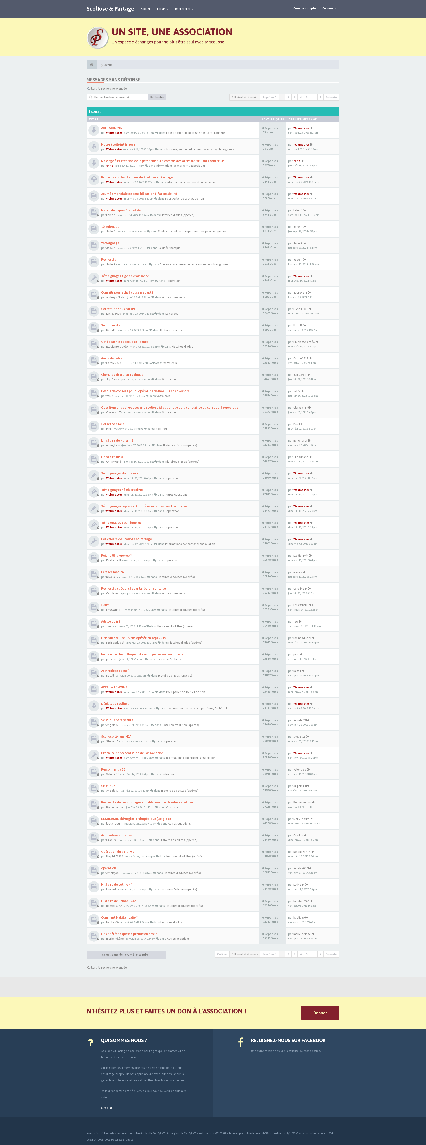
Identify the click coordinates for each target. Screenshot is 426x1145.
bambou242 (114, 906)
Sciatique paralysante (117, 720)
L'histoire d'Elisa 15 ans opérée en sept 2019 (133, 638)
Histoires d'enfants (168, 659)
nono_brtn (113, 445)
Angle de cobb (111, 358)
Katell (110, 675)
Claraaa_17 (113, 412)
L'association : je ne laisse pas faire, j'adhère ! (196, 133)
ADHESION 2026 (112, 128)
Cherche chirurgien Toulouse (122, 374)
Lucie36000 (113, 314)
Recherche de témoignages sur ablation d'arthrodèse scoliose (147, 802)
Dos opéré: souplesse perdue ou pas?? (129, 934)
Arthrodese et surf (115, 671)
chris (109, 166)
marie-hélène (115, 939)
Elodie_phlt (113, 560)
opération (108, 868)
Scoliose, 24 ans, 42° (116, 736)
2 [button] (288, 97)
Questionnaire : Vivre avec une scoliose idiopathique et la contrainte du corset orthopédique (169, 407)
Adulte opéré (110, 621)
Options (222, 954)
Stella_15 (112, 741)
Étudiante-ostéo (117, 346)
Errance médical (113, 572)
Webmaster (114, 133)
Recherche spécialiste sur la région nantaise (133, 588)
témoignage (110, 226)
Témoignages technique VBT (122, 522)
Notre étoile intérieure (118, 144)
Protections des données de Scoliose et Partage (137, 177)
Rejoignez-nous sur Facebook (288, 1040)
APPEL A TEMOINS (114, 687)
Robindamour (115, 807)
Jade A (110, 231)
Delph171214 (114, 856)
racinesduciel (115, 643)
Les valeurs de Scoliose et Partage (126, 539)
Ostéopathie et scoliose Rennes (124, 342)
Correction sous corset (118, 309)
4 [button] (300, 97)
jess (109, 659)
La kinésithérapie (169, 248)
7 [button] (320, 97)
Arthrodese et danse (116, 835)
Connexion (329, 8)
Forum (161, 9)
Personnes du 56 (113, 769)
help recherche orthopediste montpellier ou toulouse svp (143, 654)
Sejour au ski (110, 325)
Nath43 (110, 330)
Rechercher (183, 9)
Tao (108, 626)
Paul (109, 429)
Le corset (171, 314)
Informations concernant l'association (181, 166)
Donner (320, 1012)
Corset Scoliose (112, 424)
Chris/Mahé (113, 462)
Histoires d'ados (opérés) (177, 215)
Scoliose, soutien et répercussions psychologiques (200, 149)
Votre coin (170, 363)
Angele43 (112, 725)
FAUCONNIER (114, 610)
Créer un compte (304, 8)
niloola (110, 577)
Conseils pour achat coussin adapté (127, 292)
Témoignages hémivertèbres (122, 490)
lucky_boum (114, 823)
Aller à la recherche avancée (108, 88)
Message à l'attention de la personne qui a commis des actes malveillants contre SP (162, 161)
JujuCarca (112, 379)
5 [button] (307, 97)
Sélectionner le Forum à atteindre (125, 955)
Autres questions (173, 297)
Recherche (108, 259)
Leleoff (110, 215)
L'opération (173, 281)
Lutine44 (111, 889)
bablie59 (112, 922)
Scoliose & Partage (110, 8)
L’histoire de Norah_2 (117, 440)
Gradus (111, 840)
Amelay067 (113, 873)
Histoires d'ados (171, 330)
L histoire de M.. (113, 457)
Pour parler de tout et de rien (184, 198)
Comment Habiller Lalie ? (119, 917)
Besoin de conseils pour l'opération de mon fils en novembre (145, 391)
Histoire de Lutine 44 (116, 884)
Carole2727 (113, 363)
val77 (109, 396)
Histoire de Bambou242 (118, 901)
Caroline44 (113, 593)
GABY (105, 605)
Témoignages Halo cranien (120, 473)
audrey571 (113, 297)
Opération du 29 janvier (118, 851)
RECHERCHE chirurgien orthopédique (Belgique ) (137, 819)
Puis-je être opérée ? (116, 555)
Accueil (145, 9)
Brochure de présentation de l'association (132, 753)
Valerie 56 (112, 774)
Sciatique (108, 786)
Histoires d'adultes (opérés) (176, 577)
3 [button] (294, 97)
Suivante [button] (331, 97)
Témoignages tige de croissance (125, 276)
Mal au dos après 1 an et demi (122, 210)
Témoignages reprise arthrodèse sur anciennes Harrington (144, 506)
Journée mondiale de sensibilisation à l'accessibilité (139, 194)
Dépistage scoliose (115, 703)
